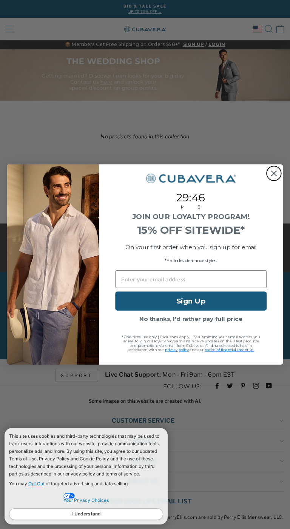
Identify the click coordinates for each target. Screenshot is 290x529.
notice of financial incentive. (229, 350)
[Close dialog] (274, 173)
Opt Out (36, 483)
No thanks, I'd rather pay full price (190, 319)
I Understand (86, 514)
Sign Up (191, 301)
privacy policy (177, 350)
